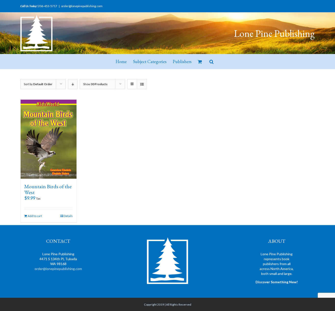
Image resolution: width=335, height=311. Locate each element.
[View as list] (142, 84)
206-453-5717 (47, 6)
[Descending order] (72, 84)
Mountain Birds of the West (48, 189)
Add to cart (35, 216)
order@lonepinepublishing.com (82, 6)
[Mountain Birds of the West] (49, 139)
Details (68, 216)
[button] (211, 61)
